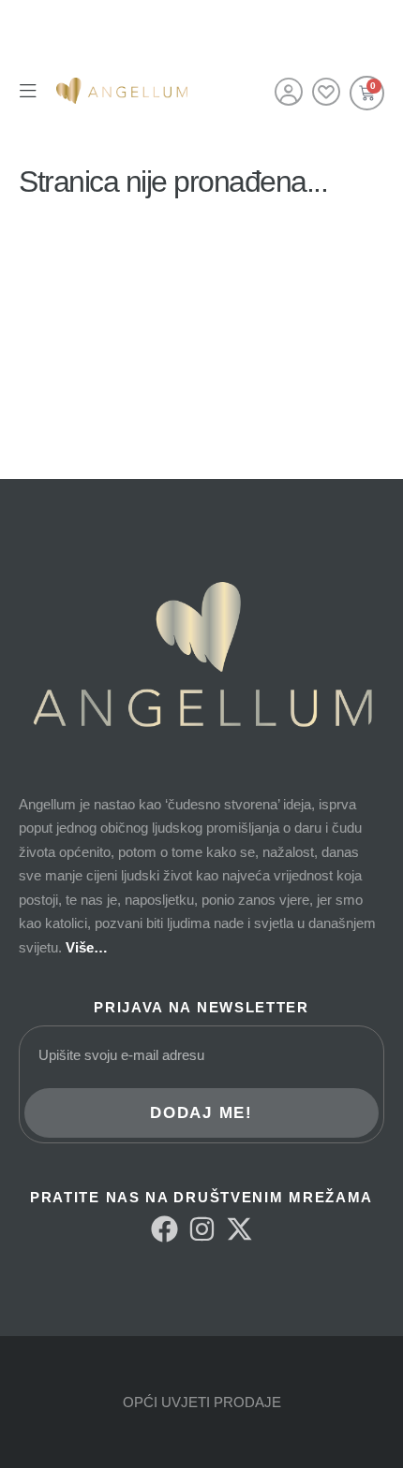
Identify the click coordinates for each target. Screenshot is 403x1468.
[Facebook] (164, 1229)
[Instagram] (202, 1229)
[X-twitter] (239, 1229)
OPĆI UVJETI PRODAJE (202, 1402)
